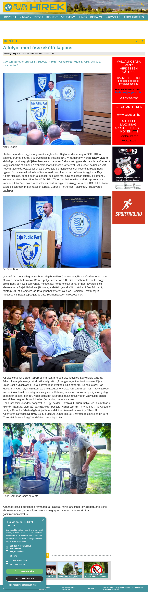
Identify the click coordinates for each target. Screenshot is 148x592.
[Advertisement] (73, 29)
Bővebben (21, 541)
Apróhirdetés (134, 17)
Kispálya (96, 17)
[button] (24, 584)
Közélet (10, 17)
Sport (38, 17)
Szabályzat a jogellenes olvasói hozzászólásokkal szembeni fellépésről (123, 588)
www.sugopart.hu (128, 114)
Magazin (25, 17)
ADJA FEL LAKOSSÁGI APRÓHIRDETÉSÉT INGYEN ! (129, 126)
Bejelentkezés (128, 136)
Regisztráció (129, 140)
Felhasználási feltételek (44, 588)
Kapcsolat (90, 588)
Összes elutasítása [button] (24, 579)
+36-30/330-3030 (129, 98)
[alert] (24, 553)
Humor (82, 17)
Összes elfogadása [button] (24, 571)
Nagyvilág (113, 17)
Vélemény (68, 17)
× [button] (43, 520)
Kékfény (52, 17)
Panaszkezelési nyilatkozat (68, 588)
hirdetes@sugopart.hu (128, 92)
